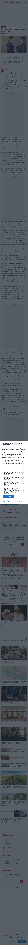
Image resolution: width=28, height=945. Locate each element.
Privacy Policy (22, 501)
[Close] (25, 443)
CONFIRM (8, 496)
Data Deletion (6, 501)
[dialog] (14, 472)
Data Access (14, 501)
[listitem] (14, 469)
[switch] (22, 473)
